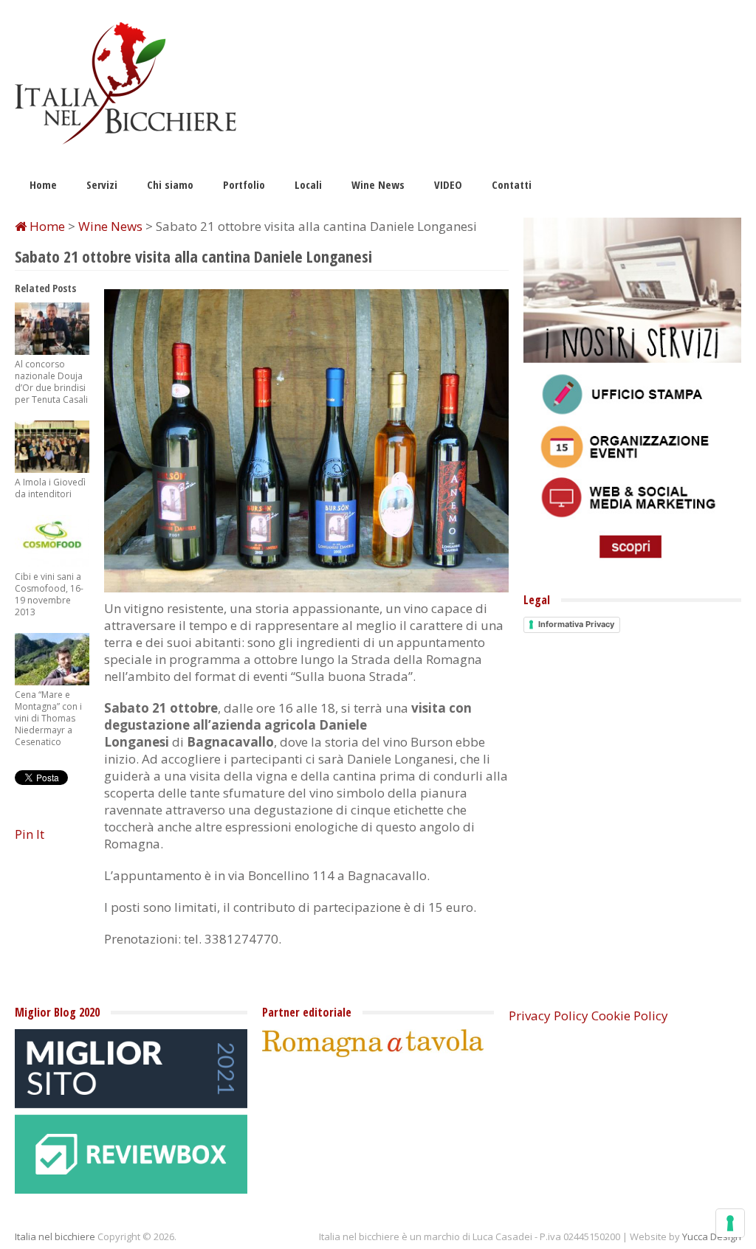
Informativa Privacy (576, 624)
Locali (308, 184)
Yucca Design (711, 1236)
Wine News (378, 184)
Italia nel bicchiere (55, 1236)
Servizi (101, 184)
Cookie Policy (629, 1015)
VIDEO (448, 184)
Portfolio (244, 184)
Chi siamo (170, 184)
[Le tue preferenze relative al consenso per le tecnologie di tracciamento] (730, 1223)
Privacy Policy (548, 1015)
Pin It (29, 834)
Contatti (512, 184)
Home (43, 184)
